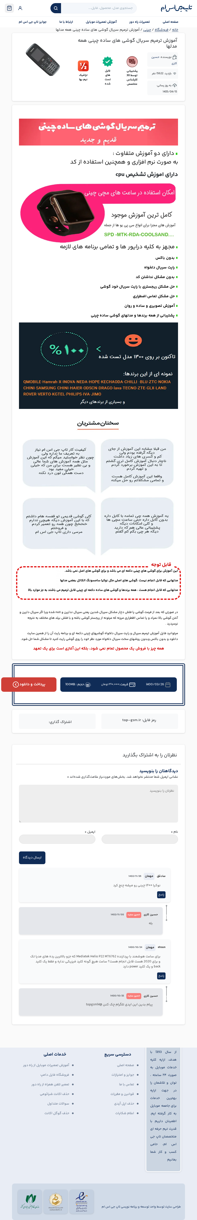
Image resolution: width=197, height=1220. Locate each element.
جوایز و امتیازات (122, 1075)
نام (174, 832)
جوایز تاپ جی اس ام (33, 22)
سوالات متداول (58, 1103)
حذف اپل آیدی (124, 1103)
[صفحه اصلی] (176, 8)
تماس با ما (126, 1084)
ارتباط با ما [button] (66, 22)
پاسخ (161, 894)
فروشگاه (161, 30)
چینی (147, 30)
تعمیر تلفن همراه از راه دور (50, 1084)
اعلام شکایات (124, 1113)
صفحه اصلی (170, 22)
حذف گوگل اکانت (56, 1113)
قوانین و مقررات (122, 1094)
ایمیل (90, 832)
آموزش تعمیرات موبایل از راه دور (46, 1065)
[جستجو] (55, 8)
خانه (175, 30)
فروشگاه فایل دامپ (54, 1075)
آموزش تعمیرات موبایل (101, 22)
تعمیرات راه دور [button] (139, 22)
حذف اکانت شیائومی (54, 1094)
